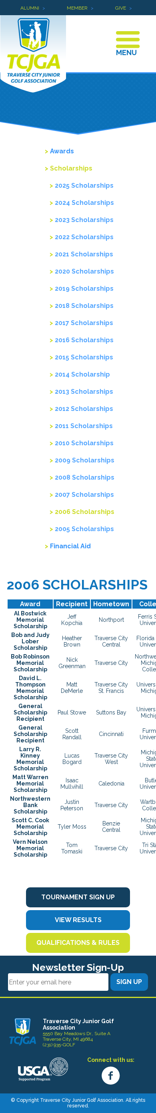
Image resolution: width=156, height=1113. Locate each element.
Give (120, 8)
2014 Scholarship (82, 374)
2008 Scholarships (84, 477)
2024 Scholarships (84, 202)
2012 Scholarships (84, 409)
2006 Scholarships (84, 512)
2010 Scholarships (84, 443)
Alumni (29, 8)
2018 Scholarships (84, 305)
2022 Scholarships (84, 237)
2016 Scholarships (84, 340)
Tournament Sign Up (78, 897)
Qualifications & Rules (78, 942)
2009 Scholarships (84, 460)
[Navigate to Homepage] (22, 1032)
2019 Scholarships (84, 288)
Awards (62, 151)
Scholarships (71, 168)
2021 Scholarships (84, 254)
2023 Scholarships (84, 220)
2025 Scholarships (84, 185)
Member (77, 8)
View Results (78, 920)
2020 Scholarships (84, 271)
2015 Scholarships (84, 357)
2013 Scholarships (84, 391)
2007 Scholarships (84, 494)
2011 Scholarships (84, 426)
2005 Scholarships (84, 529)
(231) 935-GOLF (59, 1045)
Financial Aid (70, 546)
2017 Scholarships (84, 323)
